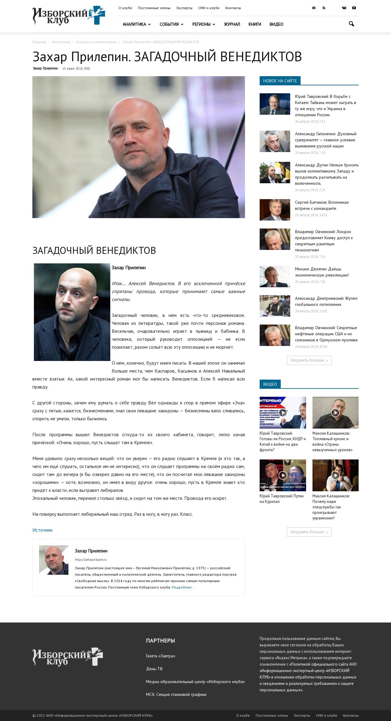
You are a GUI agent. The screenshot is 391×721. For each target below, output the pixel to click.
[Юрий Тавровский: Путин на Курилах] (283, 475)
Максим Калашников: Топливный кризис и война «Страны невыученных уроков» (332, 441)
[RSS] (323, 8)
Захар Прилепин (45, 68)
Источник (42, 530)
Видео (276, 24)
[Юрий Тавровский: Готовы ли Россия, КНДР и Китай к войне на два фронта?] (283, 413)
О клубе (125, 8)
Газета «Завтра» (160, 656)
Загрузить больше (307, 360)
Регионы (201, 24)
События (169, 24)
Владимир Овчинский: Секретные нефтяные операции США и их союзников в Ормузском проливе (326, 334)
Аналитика (134, 24)
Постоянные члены (154, 8)
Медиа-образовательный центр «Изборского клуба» (195, 681)
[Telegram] (333, 8)
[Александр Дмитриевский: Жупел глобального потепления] (275, 306)
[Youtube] (354, 8)
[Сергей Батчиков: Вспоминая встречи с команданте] (275, 210)
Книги (255, 24)
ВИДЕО (270, 384)
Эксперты (184, 8)
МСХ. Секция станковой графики (176, 694)
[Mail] (313, 8)
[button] (351, 25)
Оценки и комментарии (96, 41)
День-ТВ (154, 668)
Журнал (232, 24)
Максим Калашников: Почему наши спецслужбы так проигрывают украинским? (331, 507)
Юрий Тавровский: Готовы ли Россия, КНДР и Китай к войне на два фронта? (283, 441)
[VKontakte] (344, 8)
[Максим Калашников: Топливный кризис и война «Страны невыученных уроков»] (335, 413)
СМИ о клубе (209, 8)
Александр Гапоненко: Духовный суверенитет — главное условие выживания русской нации (325, 140)
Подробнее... (183, 587)
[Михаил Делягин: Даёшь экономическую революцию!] (275, 276)
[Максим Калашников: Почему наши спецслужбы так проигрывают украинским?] (335, 475)
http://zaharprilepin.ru (91, 559)
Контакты (233, 8)
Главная (39, 41)
